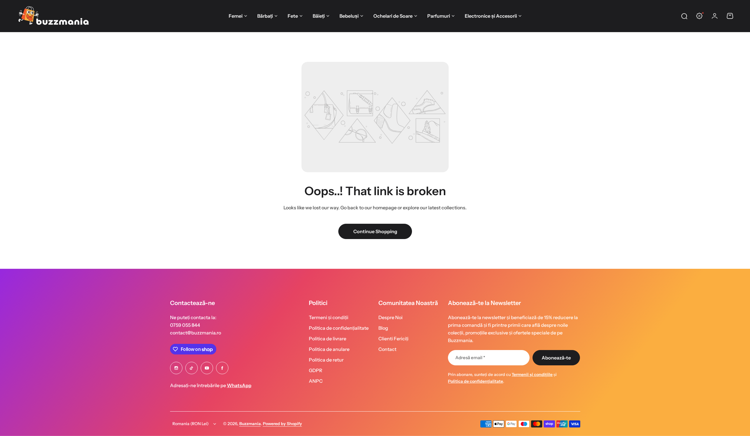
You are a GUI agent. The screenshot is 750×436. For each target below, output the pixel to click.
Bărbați (265, 16)
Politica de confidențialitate (339, 328)
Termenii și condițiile (532, 374)
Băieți (319, 16)
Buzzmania (250, 423)
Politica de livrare (327, 338)
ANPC (316, 381)
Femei (236, 16)
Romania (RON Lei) (190, 423)
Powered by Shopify (282, 423)
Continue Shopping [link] (375, 231)
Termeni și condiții (328, 317)
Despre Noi (390, 317)
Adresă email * (470, 357)
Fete (293, 16)
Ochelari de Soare (393, 16)
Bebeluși (349, 16)
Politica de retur (326, 360)
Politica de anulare (329, 349)
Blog (383, 328)
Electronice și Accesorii (491, 16)
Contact (387, 349)
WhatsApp (239, 385)
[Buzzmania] (53, 15)
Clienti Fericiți (393, 338)
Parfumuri (438, 16)
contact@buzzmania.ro (195, 333)
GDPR (315, 370)
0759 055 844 (185, 325)
